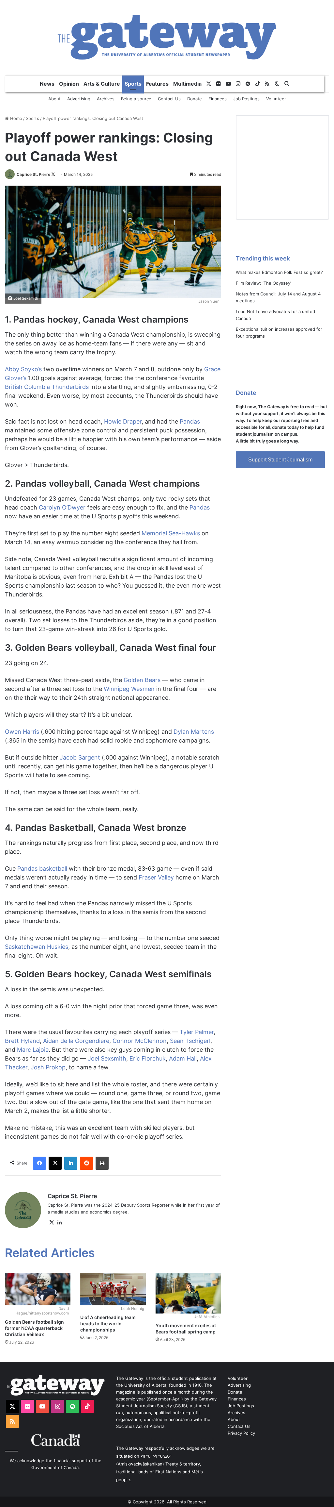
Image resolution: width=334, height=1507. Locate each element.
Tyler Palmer (197, 1032)
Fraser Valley (156, 877)
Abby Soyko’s (23, 369)
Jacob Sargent (80, 757)
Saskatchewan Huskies (36, 946)
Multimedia (187, 83)
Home (15, 118)
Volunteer (276, 98)
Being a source (136, 98)
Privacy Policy (241, 1433)
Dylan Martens (194, 731)
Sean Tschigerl (190, 1040)
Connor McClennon (140, 1040)
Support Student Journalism (280, 459)
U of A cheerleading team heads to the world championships (108, 1323)
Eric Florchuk (147, 1058)
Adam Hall (183, 1058)
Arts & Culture (102, 83)
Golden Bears (142, 680)
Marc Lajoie (33, 1049)
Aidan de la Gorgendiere (76, 1040)
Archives (105, 98)
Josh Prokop (48, 1067)
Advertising (78, 98)
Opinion (69, 83)
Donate (194, 98)
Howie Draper (123, 421)
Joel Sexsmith (107, 1058)
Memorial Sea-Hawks (171, 533)
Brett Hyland (22, 1040)
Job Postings (246, 98)
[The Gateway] (167, 37)
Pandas (190, 421)
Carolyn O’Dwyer (62, 507)
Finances (217, 98)
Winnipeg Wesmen (129, 688)
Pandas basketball (42, 868)
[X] (51, 1223)
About (54, 98)
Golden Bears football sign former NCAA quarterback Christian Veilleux (34, 1328)
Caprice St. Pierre (33, 174)
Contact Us (169, 98)
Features (157, 83)
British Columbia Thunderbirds (47, 386)
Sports (133, 83)
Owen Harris (22, 731)
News (47, 83)
